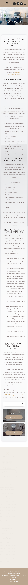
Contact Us (13, 432)
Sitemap (14, 577)
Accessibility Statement (9, 575)
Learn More (13, 417)
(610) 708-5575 (15, 493)
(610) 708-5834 (15, 533)
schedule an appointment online (14, 395)
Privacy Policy (21, 575)
